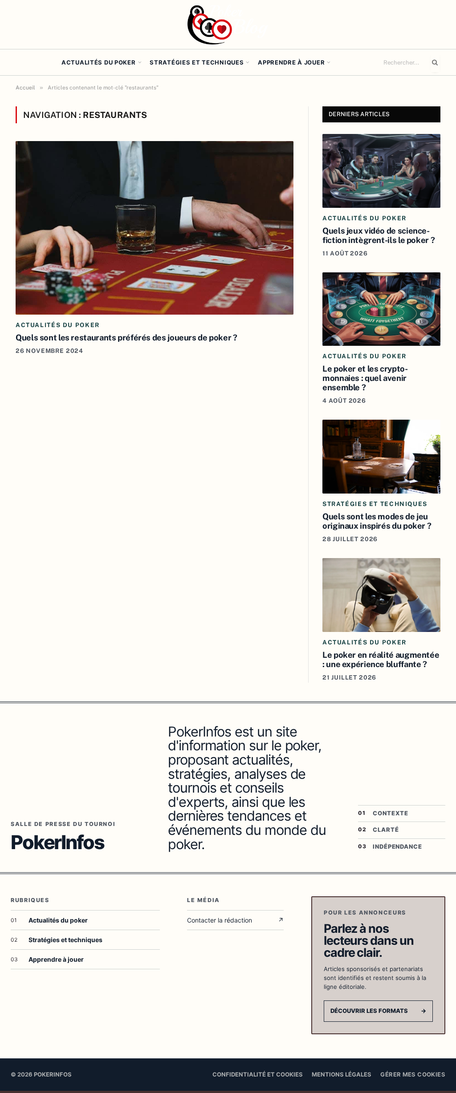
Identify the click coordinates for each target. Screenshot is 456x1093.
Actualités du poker (98, 62)
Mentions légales (341, 1074)
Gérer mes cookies (412, 1074)
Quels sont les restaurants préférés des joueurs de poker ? (126, 337)
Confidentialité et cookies (257, 1074)
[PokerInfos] (227, 24)
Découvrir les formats (378, 1010)
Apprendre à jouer (291, 62)
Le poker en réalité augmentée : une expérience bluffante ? (380, 659)
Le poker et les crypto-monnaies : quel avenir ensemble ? (365, 378)
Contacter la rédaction (235, 920)
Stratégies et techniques (197, 62)
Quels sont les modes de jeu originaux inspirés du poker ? (376, 520)
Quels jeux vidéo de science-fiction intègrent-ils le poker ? (378, 235)
